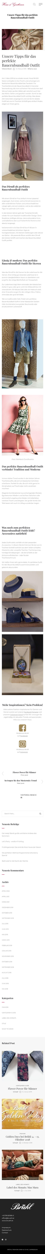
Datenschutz (7, 1230)
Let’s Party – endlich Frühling (13, 841)
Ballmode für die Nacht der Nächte (15, 861)
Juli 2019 (5, 924)
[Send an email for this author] (21, 797)
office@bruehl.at (8, 1218)
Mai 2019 (5, 934)
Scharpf (15, 1092)
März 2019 (6, 940)
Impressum (6, 1227)
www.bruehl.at (7, 1221)
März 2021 (5, 902)
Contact (5, 1233)
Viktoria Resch (7, 69)
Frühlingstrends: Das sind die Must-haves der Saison (21, 847)
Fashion (5, 1007)
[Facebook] (2, 1239)
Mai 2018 (5, 989)
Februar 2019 (7, 945)
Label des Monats (9, 1018)
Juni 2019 (5, 929)
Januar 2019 (6, 951)
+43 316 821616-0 (8, 1215)
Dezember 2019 (7, 907)
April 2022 (6, 891)
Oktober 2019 (7, 913)
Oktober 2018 (7, 962)
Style (4, 1023)
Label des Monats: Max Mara (22, 1187)
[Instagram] (5, 1239)
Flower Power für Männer (22, 1088)
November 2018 (8, 956)
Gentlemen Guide (9, 1013)
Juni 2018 (5, 983)
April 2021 (5, 896)
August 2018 (6, 972)
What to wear (32, 69)
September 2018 (8, 967)
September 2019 (8, 918)
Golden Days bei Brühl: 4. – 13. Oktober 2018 (22, 1138)
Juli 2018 (5, 978)
